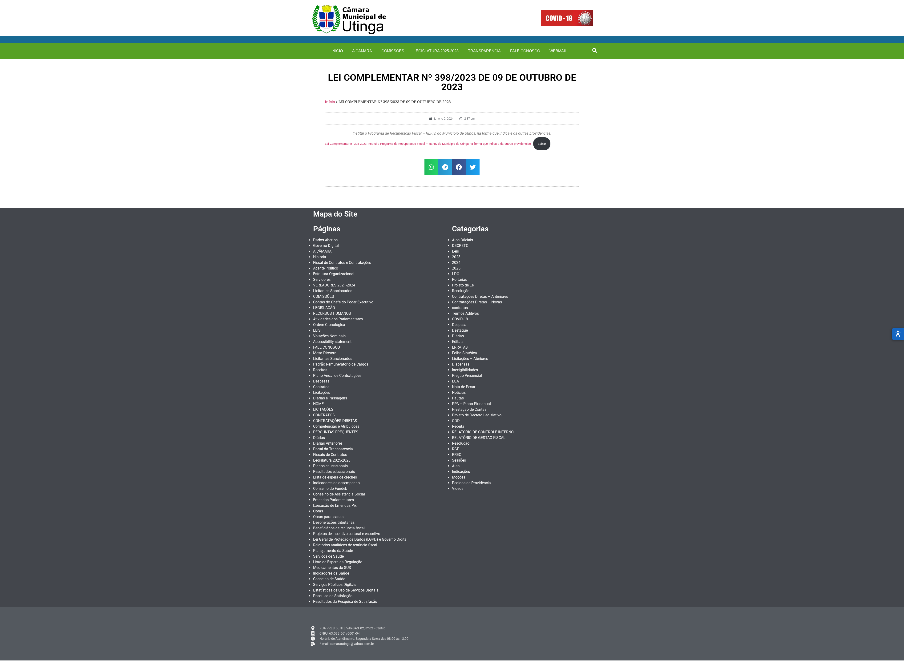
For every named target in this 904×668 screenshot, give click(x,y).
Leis (455, 251)
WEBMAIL (558, 51)
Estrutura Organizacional (333, 274)
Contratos (321, 387)
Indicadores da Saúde (331, 573)
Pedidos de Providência (471, 483)
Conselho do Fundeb (330, 488)
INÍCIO (337, 51)
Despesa (459, 324)
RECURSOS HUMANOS (332, 313)
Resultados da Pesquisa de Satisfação (345, 601)
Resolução (460, 291)
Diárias (319, 437)
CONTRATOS (324, 415)
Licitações (321, 392)
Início (330, 101)
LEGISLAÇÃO (324, 308)
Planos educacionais (330, 466)
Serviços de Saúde (328, 556)
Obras (318, 511)
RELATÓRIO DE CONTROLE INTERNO (483, 432)
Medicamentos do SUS (332, 567)
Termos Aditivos (465, 313)
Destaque (460, 330)
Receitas (320, 370)
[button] (594, 50)
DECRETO (460, 245)
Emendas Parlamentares (333, 500)
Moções (458, 477)
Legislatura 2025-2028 (436, 51)
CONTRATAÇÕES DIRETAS (335, 421)
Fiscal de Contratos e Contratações (342, 262)
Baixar (542, 143)
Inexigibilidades (465, 370)
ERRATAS (460, 347)
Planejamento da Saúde (333, 550)
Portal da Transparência (333, 449)
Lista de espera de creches (335, 477)
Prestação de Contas (469, 409)
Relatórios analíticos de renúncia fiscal (345, 545)
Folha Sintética (464, 353)
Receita (458, 426)
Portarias (459, 279)
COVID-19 (460, 319)
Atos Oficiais (462, 240)
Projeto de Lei (463, 285)
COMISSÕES (392, 51)
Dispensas (460, 364)
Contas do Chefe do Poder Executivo (343, 302)
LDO (455, 274)
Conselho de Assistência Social (339, 494)
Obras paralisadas (328, 517)
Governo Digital (326, 245)
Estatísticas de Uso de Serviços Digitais (345, 590)
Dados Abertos (325, 240)
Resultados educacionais (334, 471)
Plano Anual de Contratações (337, 375)
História (319, 257)
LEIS (317, 330)
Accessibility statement (332, 341)
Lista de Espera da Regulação (337, 562)
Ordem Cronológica (329, 324)
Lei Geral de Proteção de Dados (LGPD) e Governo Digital (360, 539)
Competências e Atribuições (336, 426)
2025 (456, 268)
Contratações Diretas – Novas (477, 302)
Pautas (458, 398)
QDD (456, 421)
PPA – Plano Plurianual (471, 404)
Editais (457, 341)
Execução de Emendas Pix (335, 505)
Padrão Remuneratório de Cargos (340, 364)
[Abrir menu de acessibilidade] (898, 334)
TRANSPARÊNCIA (484, 51)
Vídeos (457, 488)
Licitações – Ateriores (470, 358)
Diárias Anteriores (328, 443)
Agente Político (325, 268)
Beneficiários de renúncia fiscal (339, 528)
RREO (456, 454)
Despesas (321, 381)
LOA (455, 381)
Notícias (459, 392)
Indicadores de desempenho (336, 483)
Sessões (459, 460)
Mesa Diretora (324, 353)
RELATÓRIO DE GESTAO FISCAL (478, 437)
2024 (456, 262)
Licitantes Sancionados (332, 291)
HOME (318, 404)
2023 (456, 257)
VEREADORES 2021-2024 (334, 285)
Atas (456, 466)
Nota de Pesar (463, 387)
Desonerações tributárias (334, 522)
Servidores (322, 279)
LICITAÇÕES (323, 409)
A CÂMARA (362, 51)
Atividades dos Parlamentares (338, 319)
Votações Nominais (329, 336)
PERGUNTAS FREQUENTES (335, 432)
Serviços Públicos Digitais (334, 584)
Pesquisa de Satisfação (332, 596)
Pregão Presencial (467, 375)
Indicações (461, 471)
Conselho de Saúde (329, 579)
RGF (455, 449)
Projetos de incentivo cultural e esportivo (346, 533)
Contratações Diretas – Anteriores (480, 296)
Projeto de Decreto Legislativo (476, 415)
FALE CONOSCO (525, 51)
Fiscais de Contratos (330, 454)
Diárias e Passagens (330, 398)
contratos (460, 308)
